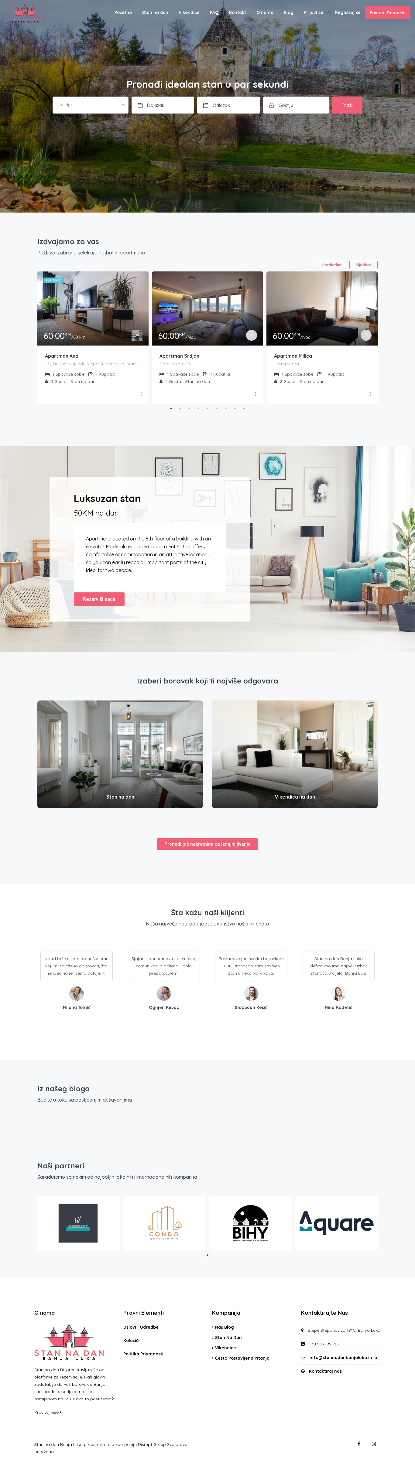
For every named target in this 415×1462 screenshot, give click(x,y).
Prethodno (331, 265)
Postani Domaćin (388, 12)
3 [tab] (189, 408)
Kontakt (237, 12)
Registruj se (348, 12)
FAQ (214, 12)
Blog (288, 12)
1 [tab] (171, 408)
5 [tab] (207, 408)
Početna (123, 12)
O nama (264, 12)
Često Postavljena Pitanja (242, 1358)
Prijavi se (313, 12)
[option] (400, 1457)
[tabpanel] (93, 337)
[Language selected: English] (400, 1456)
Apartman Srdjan (179, 356)
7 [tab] (226, 408)
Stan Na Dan (228, 1337)
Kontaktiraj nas (325, 1371)
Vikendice (189, 12)
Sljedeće (364, 265)
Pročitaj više (47, 1412)
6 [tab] (217, 408)
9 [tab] (244, 408)
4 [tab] (198, 408)
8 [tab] (235, 408)
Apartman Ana (61, 356)
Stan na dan (155, 12)
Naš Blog (224, 1327)
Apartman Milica (293, 356)
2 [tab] (180, 408)
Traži (347, 105)
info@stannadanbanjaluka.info (343, 1357)
